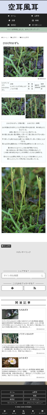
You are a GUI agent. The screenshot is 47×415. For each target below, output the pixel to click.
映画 (34, 396)
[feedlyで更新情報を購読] (12, 288)
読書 (12, 396)
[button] (42, 276)
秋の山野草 (7, 246)
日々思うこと (35, 399)
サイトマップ (12, 403)
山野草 (34, 392)
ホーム (12, 392)
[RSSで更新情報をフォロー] (34, 288)
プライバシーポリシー (35, 403)
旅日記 (12, 399)
